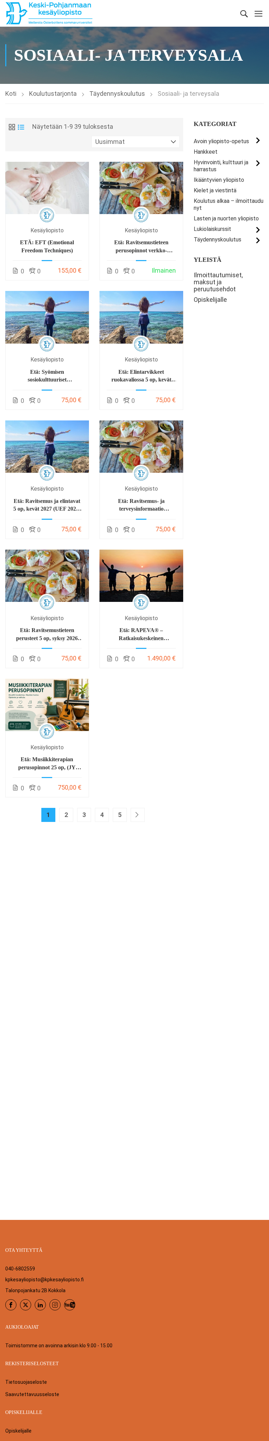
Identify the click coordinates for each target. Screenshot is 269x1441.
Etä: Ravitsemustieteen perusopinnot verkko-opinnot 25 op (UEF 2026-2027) (141, 246)
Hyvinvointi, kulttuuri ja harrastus (221, 166)
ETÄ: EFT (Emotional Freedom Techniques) (47, 246)
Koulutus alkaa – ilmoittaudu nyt (228, 204)
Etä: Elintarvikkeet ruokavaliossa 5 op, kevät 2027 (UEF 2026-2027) (141, 376)
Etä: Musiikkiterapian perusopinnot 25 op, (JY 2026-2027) (47, 763)
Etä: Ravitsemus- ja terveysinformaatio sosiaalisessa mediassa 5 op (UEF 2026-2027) (141, 505)
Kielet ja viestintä (215, 190)
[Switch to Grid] (12, 127)
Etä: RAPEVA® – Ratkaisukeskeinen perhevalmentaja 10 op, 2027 (141, 634)
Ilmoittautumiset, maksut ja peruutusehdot (218, 282)
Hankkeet (206, 151)
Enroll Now (47, 187)
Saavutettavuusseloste (32, 1394)
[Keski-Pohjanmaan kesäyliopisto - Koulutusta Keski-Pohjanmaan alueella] (49, 13)
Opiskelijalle (210, 299)
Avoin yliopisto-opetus (221, 141)
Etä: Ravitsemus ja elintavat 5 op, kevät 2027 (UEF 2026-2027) (47, 505)
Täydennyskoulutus (117, 93)
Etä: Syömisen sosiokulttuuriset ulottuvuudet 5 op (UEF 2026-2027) (47, 376)
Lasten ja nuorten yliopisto (226, 218)
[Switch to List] (21, 127)
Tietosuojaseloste (26, 1382)
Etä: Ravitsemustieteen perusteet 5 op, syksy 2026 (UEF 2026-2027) (47, 634)
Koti (10, 93)
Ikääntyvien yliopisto (219, 180)
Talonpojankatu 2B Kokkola (35, 1290)
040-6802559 (20, 1268)
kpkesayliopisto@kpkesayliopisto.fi (44, 1279)
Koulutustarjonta (53, 93)
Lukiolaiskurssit (212, 229)
